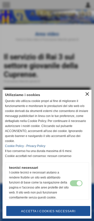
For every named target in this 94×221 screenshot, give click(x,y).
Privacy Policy (35, 146)
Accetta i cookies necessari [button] (48, 211)
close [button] (87, 94)
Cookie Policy (14, 146)
